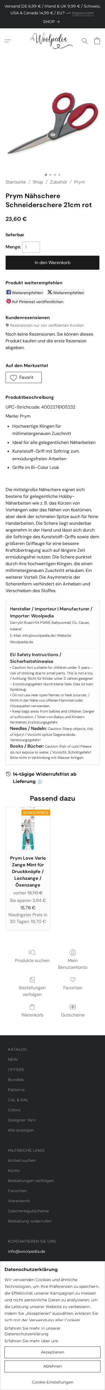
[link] (52, 21)
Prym (79, 182)
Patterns (16, 1089)
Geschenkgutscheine (28, 1210)
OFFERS (16, 1069)
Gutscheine (73, 1015)
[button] (52, 41)
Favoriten (72, 988)
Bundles (16, 1079)
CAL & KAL (18, 1099)
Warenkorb (32, 1015)
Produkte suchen (32, 960)
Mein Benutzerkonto (72, 964)
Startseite (16, 182)
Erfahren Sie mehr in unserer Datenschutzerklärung (32, 1331)
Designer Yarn (22, 1120)
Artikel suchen (22, 1160)
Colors (14, 1109)
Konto (14, 1170)
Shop (38, 182)
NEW (13, 1059)
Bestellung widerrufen (30, 1221)
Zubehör (58, 182)
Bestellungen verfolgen (32, 991)
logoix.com (83, 12)
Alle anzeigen (21, 1130)
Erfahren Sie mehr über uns (31, 1340)
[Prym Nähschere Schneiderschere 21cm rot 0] (52, 123)
